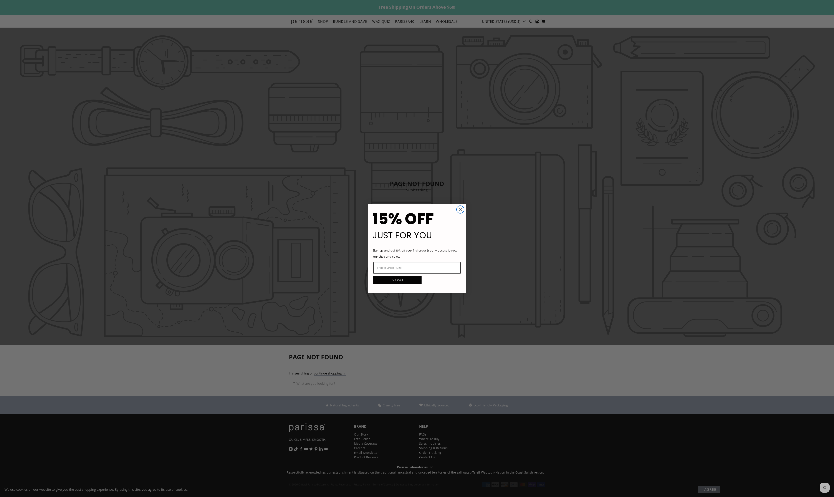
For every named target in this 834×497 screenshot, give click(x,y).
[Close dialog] (460, 209)
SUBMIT (397, 280)
